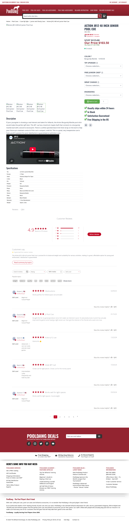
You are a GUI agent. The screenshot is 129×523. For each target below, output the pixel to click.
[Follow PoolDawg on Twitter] (41, 443)
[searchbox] (18, 271)
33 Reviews (96, 34)
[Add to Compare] (90, 125)
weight (15, 281)
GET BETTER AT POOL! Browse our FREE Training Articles (48, 488)
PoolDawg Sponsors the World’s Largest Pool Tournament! (80, 479)
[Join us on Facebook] (29, 443)
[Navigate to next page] (78, 416)
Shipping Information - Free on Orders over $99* (14, 477)
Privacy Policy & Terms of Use (51, 520)
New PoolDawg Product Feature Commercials (80, 473)
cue (36, 281)
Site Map (66, 520)
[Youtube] (53, 443)
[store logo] (12, 10)
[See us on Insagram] (35, 443)
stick (40, 281)
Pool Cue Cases (35, 10)
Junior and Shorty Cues (38, 21)
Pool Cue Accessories (49, 10)
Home (8, 21)
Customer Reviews (112, 484)
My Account (113, 2)
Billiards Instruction (81, 10)
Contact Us (75, 520)
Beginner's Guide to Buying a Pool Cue (46, 478)
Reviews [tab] (15, 209)
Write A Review (94, 234)
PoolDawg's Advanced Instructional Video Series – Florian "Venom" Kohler (81, 485)
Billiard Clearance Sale (106, 10)
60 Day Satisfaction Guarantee (12, 481)
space (60, 281)
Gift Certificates (11, 473)
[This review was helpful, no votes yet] (111, 307)
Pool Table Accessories (65, 10)
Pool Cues (25, 10)
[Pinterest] (47, 443)
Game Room (93, 10)
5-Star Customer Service (113, 482)
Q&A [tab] (22, 209)
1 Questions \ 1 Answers (93, 36)
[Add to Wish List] (86, 125)
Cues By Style (24, 21)
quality (30, 281)
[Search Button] (100, 16)
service (53, 281)
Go (99, 436)
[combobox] (38, 271)
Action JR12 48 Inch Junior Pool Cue (58, 21)
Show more (67, 281)
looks (46, 281)
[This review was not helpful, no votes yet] (114, 307)
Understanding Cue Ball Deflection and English (47, 482)
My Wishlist (123, 2)
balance (22, 281)
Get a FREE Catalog (12, 471)
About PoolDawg (111, 487)
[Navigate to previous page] (51, 416)
